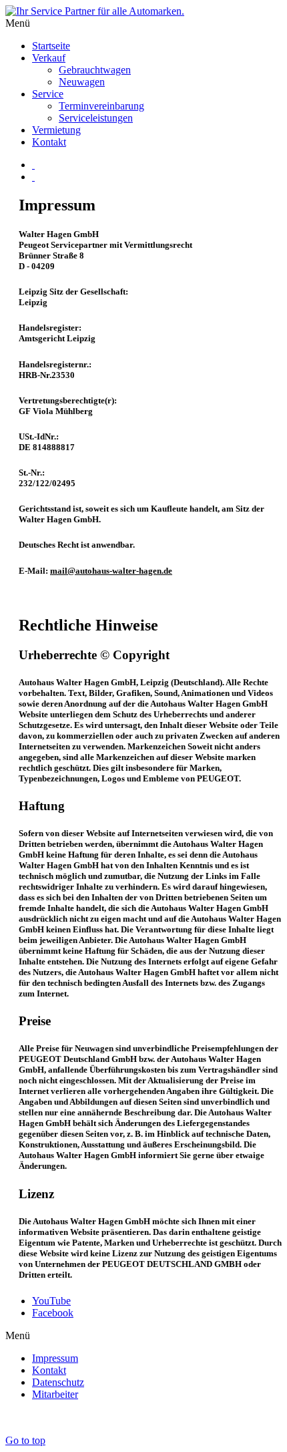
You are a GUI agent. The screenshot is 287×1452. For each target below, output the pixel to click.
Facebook (52, 1312)
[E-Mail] (33, 176)
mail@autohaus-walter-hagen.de (111, 571)
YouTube (51, 1300)
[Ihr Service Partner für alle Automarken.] (94, 11)
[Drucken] (33, 164)
